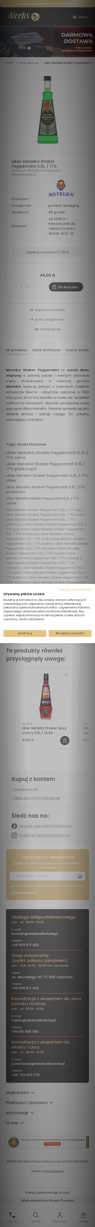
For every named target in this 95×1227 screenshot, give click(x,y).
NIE (58, 626)
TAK (38, 627)
